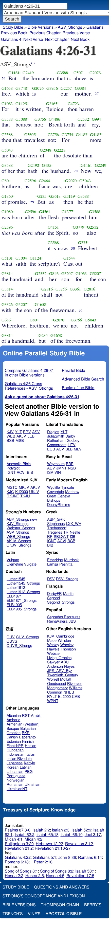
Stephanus (56, 524)
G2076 (95, 73)
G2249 (100, 165)
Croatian (14, 733)
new (33, 519)
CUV (11, 637)
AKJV (21, 436)
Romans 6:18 (17, 862)
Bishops (53, 500)
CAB (76, 697)
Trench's (13, 914)
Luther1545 (16, 579)
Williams (75, 688)
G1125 (21, 103)
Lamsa (52, 564)
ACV (60, 449)
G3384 (80, 88)
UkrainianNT (17, 789)
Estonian (14, 741)
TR (65, 532)
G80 (5, 181)
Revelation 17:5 (80, 876)
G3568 (53, 242)
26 (4, 78)
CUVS (12, 641)
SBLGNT (61, 537)
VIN (58, 473)
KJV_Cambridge (60, 636)
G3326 (7, 304)
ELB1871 (14, 596)
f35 (72, 537)
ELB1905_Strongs (22, 609)
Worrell (53, 679)
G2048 (45, 150)
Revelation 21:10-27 (53, 848)
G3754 (67, 134)
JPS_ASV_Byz (59, 671)
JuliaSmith (55, 436)
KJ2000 (21, 492)
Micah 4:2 (33, 839)
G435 (46, 165)
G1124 (35, 258)
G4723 (73, 103)
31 (81, 310)
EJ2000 (64, 697)
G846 (54, 273)
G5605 (30, 134)
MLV (78, 449)
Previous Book (14, 33)
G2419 (28, 73)
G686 (6, 320)
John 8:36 (67, 858)
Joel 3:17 (93, 835)
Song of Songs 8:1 (21, 871)
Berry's (92, 905)
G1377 (67, 211)
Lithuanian (15, 772)
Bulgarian (28, 729)
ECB (51, 449)
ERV (27, 432)
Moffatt (65, 679)
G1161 (14, 73)
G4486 (54, 119)
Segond (53, 598)
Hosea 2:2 (14, 876)
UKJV (34, 492)
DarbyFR (54, 594)
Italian (30, 754)
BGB (71, 541)
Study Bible (13, 27)
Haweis (53, 649)
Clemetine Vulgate (22, 564)
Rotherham (56, 441)
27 (97, 93)
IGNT (11, 473)
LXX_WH (73, 524)
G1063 (7, 103)
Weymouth (56, 464)
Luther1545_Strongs (23, 583)
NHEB (68, 692)
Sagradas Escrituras (63, 617)
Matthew (72, 492)
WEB (11, 436)
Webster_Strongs (21, 528)
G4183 (81, 134)
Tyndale (67, 487)
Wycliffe (53, 487)
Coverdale (55, 492)
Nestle (75, 532)
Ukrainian (32, 785)
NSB (72, 468)
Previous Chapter (45, 33)
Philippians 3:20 (19, 844)
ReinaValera (57, 621)
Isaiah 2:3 (60, 830)
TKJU (25, 496)
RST (26, 716)
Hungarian (15, 750)
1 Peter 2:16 (41, 862)
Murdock (71, 560)
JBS (72, 621)
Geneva (64, 496)
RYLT (52, 697)
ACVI (21, 473)
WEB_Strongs (18, 537)
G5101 (7, 258)
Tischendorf (56, 528)
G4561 (44, 211)
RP (49, 537)
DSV (51, 579)
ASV (36, 432)
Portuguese (16, 776)
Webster (54, 654)
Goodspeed (56, 684)
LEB (30, 436)
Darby (70, 436)
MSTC (12, 487)
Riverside (74, 684)
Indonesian (15, 754)
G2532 (83, 119)
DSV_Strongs (67, 579)
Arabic (36, 716)
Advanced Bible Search (83, 379)
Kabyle (29, 763)
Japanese (15, 763)
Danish (12, 737)
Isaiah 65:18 (48, 835)
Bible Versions (40, 27)
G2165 (52, 103)
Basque (13, 729)
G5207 (67, 273)
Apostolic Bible (64, 914)
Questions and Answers (61, 887)
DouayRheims (58, 505)
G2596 (30, 181)
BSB (10, 441)
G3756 (40, 119)
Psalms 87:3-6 (17, 830)
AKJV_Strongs (19, 541)
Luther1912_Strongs (23, 592)
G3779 (78, 227)
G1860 (7, 196)
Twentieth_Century (62, 675)
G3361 (75, 289)
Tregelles (54, 532)
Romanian (15, 785)
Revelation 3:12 (79, 844)
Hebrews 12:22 (49, 844)
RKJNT (13, 496)
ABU (65, 662)
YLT (18, 432)
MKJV (24, 487)
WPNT (52, 701)
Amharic (13, 720)
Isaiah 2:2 (41, 830)
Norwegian (15, 780)
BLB (68, 449)
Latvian (25, 767)
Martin (68, 594)
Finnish (28, 741)
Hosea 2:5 (34, 876)
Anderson (55, 666)
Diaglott (53, 432)
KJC (10, 492)
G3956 (52, 88)
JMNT (61, 468)
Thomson (68, 649)
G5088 (21, 119)
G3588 (62, 73)
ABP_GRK (56, 519)
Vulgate (13, 560)
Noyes (69, 666)
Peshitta (65, 564)
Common (54, 692)
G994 (96, 119)
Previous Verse (76, 33)
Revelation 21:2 (19, 848)
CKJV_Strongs (19, 545)
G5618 (55, 196)
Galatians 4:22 (18, 858)
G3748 (21, 88)
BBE (70, 464)
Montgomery (57, 688)
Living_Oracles (59, 658)
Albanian (14, 716)
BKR (26, 733)
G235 (42, 196)
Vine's (34, 914)
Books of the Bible (78, 388)
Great (51, 496)
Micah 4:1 (14, 839)
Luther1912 (16, 588)
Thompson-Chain (60, 905)
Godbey (73, 441)
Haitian (30, 746)
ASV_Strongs (70, 27)
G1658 (7, 88)
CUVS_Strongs (19, 646)
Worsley (67, 645)
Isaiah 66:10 (72, 835)
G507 (78, 73)
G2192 (33, 165)
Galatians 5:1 (44, 858)
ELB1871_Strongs (22, 601)
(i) (33, 63)
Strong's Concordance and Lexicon (44, 896)
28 (76, 170)
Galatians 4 (11, 40)
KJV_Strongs (17, 524)
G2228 (59, 150)
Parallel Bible (73, 371)
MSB (19, 441)
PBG (28, 772)
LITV (72, 445)
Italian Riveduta (19, 759)
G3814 (7, 273)
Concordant (56, 445)
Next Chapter (57, 40)
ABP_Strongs (18, 519)
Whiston (64, 641)
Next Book (80, 40)
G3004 (21, 258)
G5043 (7, 150)
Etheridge (55, 560)
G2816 (47, 289)
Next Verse (33, 40)
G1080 (7, 211)
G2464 (44, 181)
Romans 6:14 (90, 858)
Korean (13, 767)
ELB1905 (14, 605)
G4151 (53, 227)
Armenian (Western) (23, 724)
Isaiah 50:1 (85, 871)
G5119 (69, 196)
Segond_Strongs (61, 602)
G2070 (71, 181)
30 (73, 248)
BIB (30, 473)
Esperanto (27, 737)
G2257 (66, 88)
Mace (52, 641)
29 (32, 201)
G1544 (69, 258)
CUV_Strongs (27, 637)
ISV (50, 473)
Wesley (53, 645)
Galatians (94, 27)
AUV (51, 468)
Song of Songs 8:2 (56, 871)
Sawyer (53, 662)
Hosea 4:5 (55, 876)
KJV (10, 432)
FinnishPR (15, 746)
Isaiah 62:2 (24, 835)
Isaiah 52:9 (81, 830)
